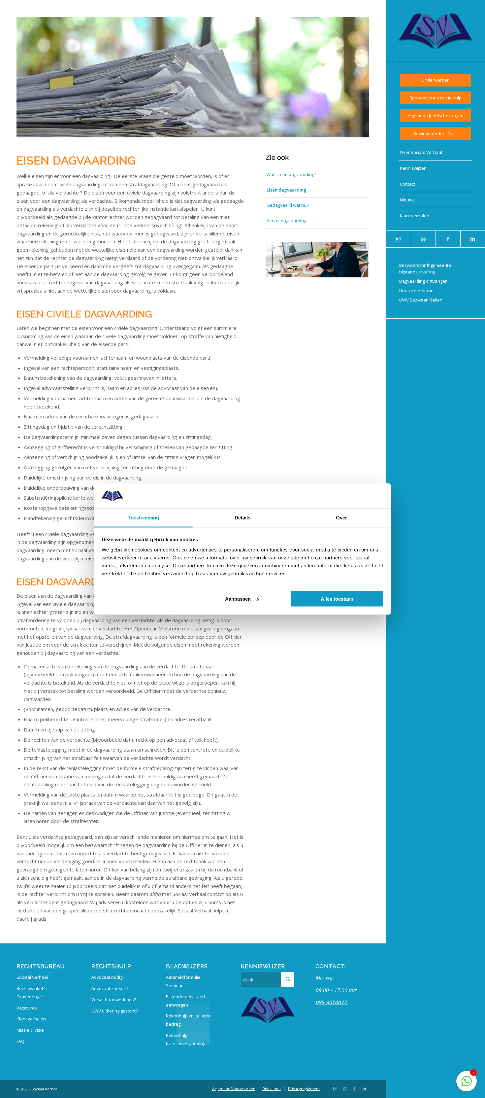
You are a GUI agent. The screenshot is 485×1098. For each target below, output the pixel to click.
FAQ (20, 1041)
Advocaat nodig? (107, 977)
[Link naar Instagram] (398, 238)
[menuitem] (435, 80)
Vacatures (26, 1008)
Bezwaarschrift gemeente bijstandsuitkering (425, 268)
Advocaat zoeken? (109, 988)
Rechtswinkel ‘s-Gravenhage (32, 992)
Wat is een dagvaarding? (291, 174)
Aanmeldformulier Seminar (184, 981)
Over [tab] (341, 517)
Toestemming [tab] (143, 517)
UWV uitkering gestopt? (114, 1011)
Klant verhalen (31, 1019)
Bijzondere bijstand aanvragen (185, 1001)
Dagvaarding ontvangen (423, 281)
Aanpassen (238, 598)
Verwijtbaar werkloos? (113, 1000)
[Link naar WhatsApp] (423, 238)
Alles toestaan (337, 598)
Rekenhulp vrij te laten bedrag (188, 1020)
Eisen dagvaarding (287, 190)
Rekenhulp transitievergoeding (185, 1039)
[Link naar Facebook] (448, 238)
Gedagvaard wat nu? (287, 205)
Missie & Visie (30, 1030)
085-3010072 (331, 1002)
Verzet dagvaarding (286, 221)
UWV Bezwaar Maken (420, 300)
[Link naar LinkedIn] (472, 238)
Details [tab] (243, 517)
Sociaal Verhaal (32, 977)
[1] (466, 1084)
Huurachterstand (416, 291)
